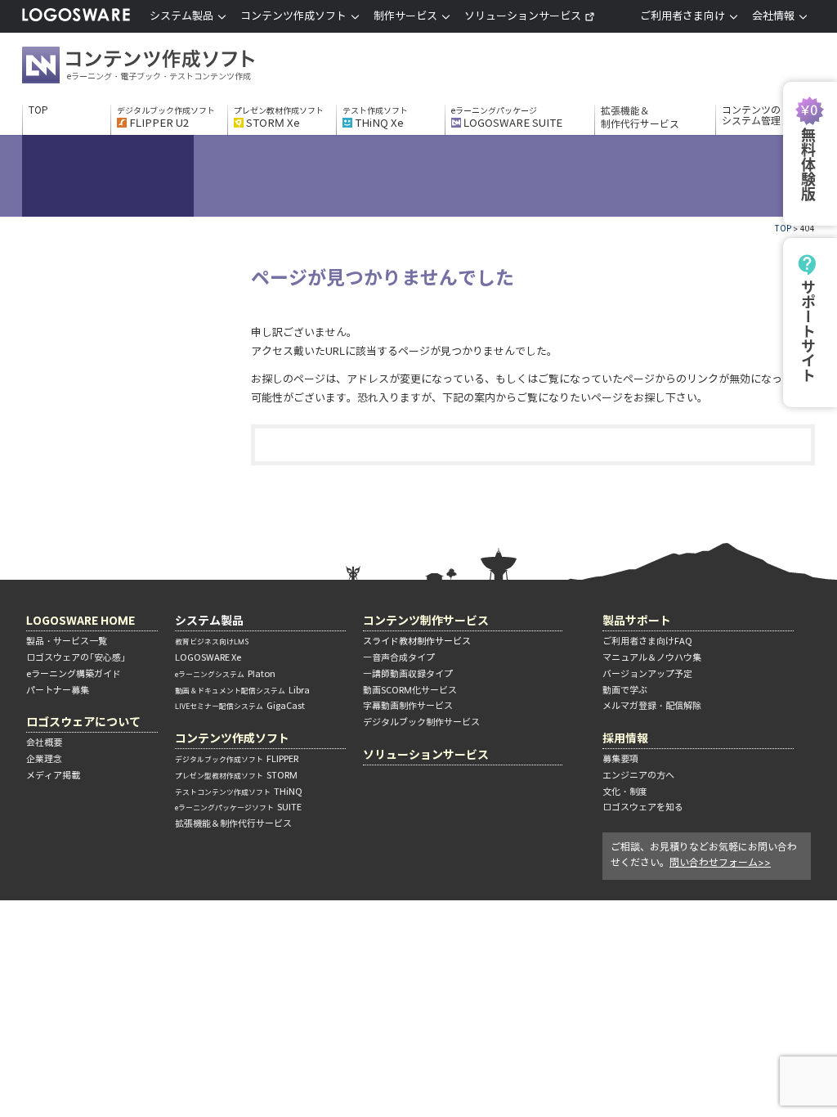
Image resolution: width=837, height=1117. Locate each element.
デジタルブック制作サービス (421, 722)
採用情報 (625, 738)
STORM (236, 775)
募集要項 (620, 759)
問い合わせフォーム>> (720, 862)
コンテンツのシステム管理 (751, 116)
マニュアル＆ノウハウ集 (651, 657)
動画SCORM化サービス (410, 690)
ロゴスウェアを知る (642, 807)
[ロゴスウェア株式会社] (76, 18)
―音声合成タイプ (399, 657)
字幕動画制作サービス (408, 705)
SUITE (238, 807)
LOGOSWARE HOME (80, 620)
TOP (38, 110)
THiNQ (238, 791)
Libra (242, 690)
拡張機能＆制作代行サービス (640, 117)
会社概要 (44, 742)
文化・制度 (624, 791)
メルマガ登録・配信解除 (651, 705)
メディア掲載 (53, 775)
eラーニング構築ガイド (73, 674)
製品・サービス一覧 (66, 641)
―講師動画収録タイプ (408, 674)
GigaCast (240, 705)
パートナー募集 (57, 690)
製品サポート (636, 620)
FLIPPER (236, 759)
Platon (225, 674)
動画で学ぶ (624, 690)
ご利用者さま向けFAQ (647, 641)
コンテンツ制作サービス (426, 620)
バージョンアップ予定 (647, 674)
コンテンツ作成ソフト (165, 67)
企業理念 (44, 759)
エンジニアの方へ (638, 775)
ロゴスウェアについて (83, 722)
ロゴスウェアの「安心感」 (76, 657)
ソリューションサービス (522, 16)
